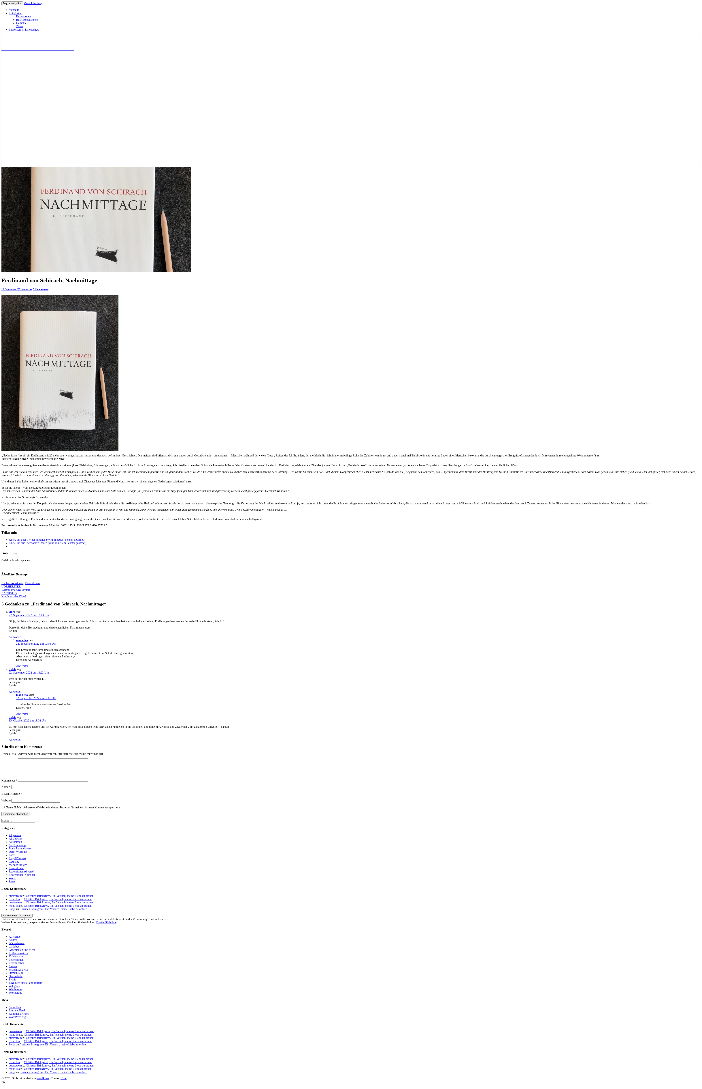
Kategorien (15, 13)
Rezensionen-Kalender (22, 874)
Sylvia (12, 669)
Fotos (12, 855)
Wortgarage (15, 992)
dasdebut (14, 946)
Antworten (15, 637)
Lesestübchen (16, 963)
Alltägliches (15, 838)
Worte (12, 878)
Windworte (15, 989)
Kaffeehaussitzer (18, 953)
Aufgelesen (15, 841)
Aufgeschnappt (17, 845)
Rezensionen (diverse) (21, 871)
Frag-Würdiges (17, 858)
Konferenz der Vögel (13, 595)
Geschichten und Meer (22, 949)
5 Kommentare (40, 289)
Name (6, 786)
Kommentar (9, 780)
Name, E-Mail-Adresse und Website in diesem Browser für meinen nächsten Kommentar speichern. (63, 807)
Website (6, 800)
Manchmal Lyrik (18, 969)
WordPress (43, 1078)
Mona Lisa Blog (33, 3)
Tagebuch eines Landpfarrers (25, 982)
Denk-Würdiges (18, 851)
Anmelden (15, 1007)
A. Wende (14, 936)
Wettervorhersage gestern (16, 588)
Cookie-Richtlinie (106, 922)
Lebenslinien (16, 959)
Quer (12, 611)
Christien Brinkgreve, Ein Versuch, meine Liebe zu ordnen (60, 895)
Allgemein (15, 835)
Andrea (13, 939)
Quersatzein (15, 976)
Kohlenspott (16, 956)
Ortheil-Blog (16, 972)
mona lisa (27, 289)
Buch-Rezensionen (27, 19)
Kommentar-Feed (19, 1013)
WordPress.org (17, 1017)
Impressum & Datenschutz (24, 29)
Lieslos (13, 966)
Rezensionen (23, 16)
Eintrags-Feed (17, 1010)
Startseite (14, 9)
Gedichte (21, 23)
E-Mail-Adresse (11, 793)
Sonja (12, 909)
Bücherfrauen (16, 943)
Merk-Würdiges (18, 864)
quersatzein (15, 895)
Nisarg (64, 1078)
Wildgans (14, 986)
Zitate (19, 26)
